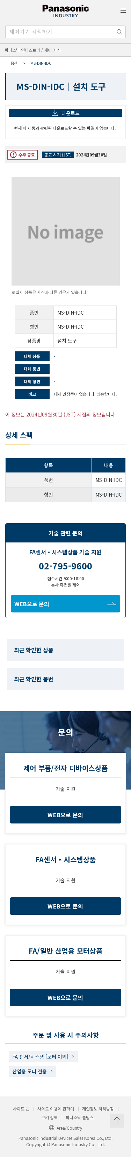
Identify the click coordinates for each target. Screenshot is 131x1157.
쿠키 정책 (49, 1117)
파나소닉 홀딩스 (80, 1117)
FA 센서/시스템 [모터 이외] (40, 1056)
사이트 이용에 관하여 (55, 1109)
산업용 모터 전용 (29, 1071)
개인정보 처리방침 (98, 1109)
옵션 (13, 63)
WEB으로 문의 (31, 603)
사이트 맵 (21, 1109)
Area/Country (69, 1128)
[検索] (119, 32)
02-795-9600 (65, 565)
